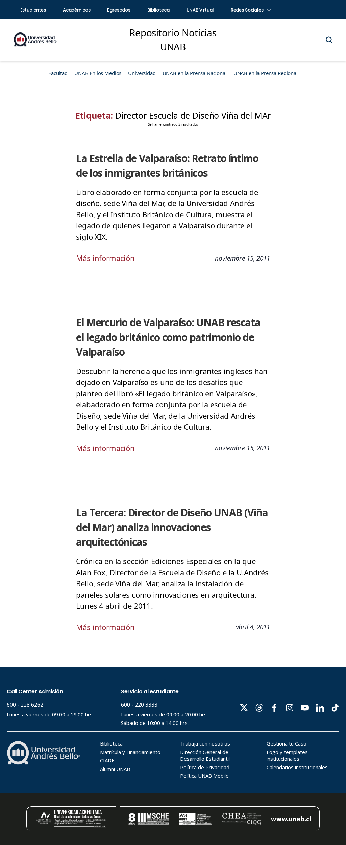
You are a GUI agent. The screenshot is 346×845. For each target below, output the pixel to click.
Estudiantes (33, 10)
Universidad (141, 73)
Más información (105, 258)
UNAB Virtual (200, 10)
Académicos (77, 10)
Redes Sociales (248, 10)
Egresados (118, 10)
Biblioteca (158, 10)
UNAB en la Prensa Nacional (195, 73)
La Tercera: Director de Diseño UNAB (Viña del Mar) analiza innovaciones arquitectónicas (172, 527)
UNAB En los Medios (97, 73)
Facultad (58, 73)
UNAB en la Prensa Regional (265, 73)
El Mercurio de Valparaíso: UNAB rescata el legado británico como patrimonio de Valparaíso (168, 336)
